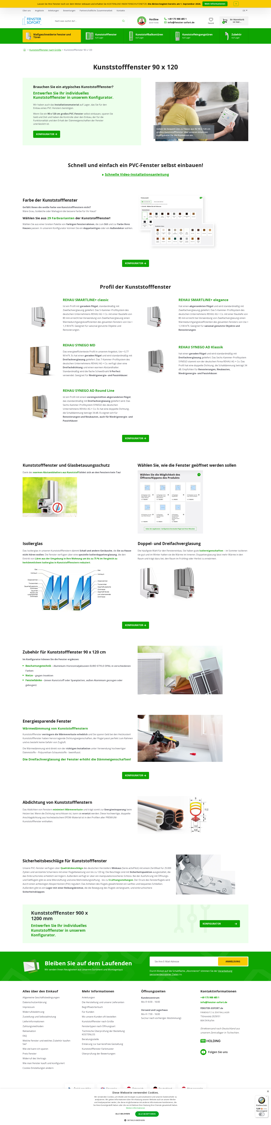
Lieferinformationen (33, 1021)
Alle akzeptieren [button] (147, 1114)
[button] (135, 1120)
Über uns (27, 10)
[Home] (25, 50)
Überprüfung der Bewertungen (98, 1053)
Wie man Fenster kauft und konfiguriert (44, 1063)
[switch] (262, 1114)
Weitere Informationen (135, 1108)
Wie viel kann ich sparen (35, 1048)
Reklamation (29, 1031)
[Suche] (123, 20)
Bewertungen (69, 10)
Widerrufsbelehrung (33, 1011)
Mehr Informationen (215, 3)
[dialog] (135, 1106)
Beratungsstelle (90, 1039)
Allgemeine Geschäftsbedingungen (41, 997)
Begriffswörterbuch (92, 1007)
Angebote (39, 10)
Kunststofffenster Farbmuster (98, 1048)
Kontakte (121, 10)
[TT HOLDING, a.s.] (210, 1041)
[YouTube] (203, 1052)
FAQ (25, 1035)
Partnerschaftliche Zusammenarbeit (96, 10)
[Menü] (266, 1097)
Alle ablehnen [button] (122, 1114)
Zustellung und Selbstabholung (39, 1016)
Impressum (29, 1007)
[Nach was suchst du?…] (89, 21)
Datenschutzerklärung (35, 1002)
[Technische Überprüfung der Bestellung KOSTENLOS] (141, 20)
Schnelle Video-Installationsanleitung (137, 174)
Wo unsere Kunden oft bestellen (99, 1016)
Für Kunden (88, 1011)
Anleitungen (53, 10)
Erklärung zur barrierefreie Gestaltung (102, 1044)
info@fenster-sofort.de (213, 1002)
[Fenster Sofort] (32, 21)
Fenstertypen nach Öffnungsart (98, 1026)
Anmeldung (233, 961)
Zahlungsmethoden (33, 1026)
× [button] (268, 1091)
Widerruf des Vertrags (34, 1058)
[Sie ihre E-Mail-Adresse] (199, 961)
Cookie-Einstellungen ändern (38, 1068)
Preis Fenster (30, 1053)
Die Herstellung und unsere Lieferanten (103, 1002)
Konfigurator (45, 134)
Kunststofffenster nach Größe (45, 49)
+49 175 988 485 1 (209, 997)
